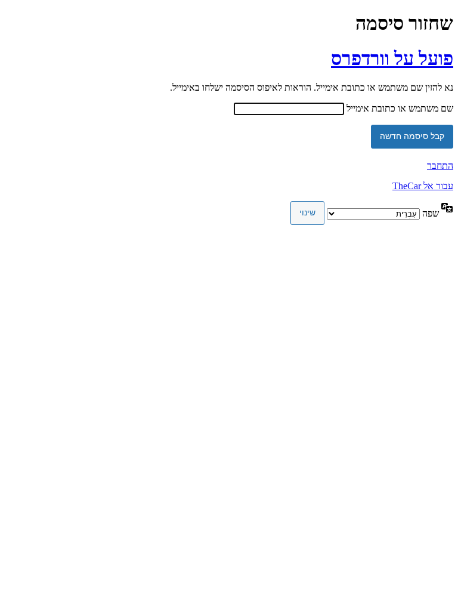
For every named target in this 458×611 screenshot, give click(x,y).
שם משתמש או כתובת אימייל (399, 108)
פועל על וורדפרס (392, 58)
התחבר (440, 166)
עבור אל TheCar (422, 186)
